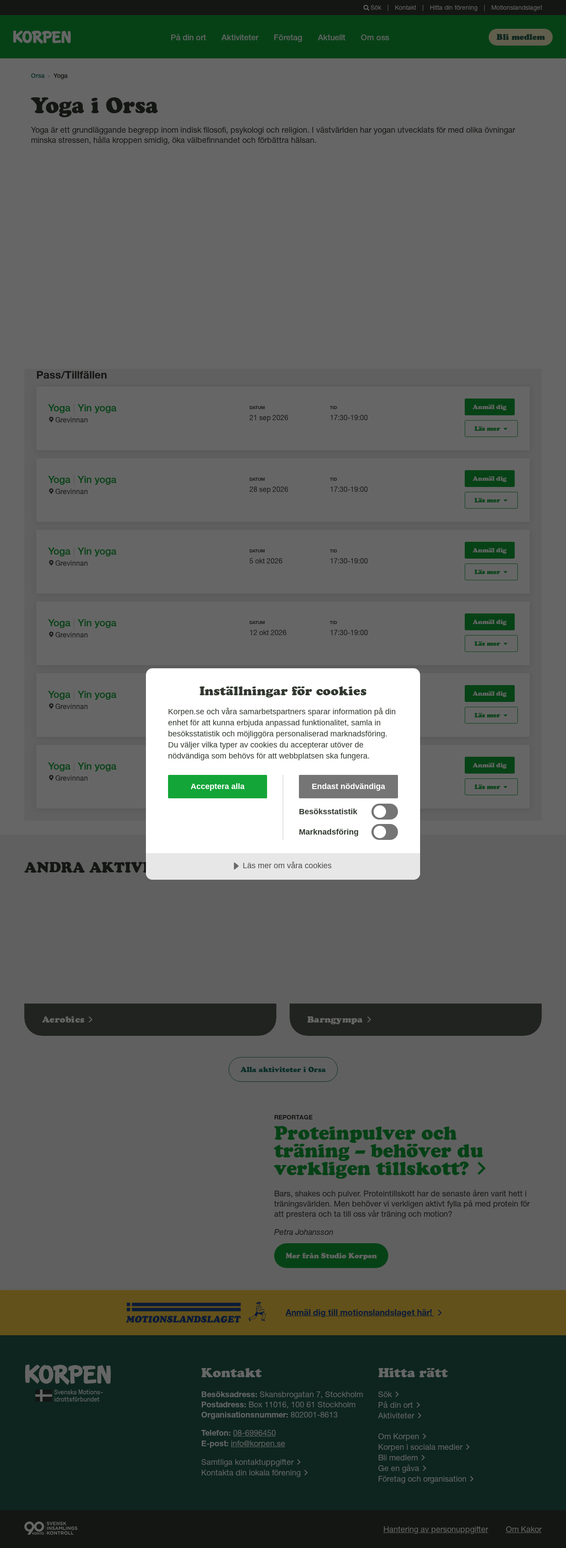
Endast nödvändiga (348, 786)
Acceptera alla (218, 786)
